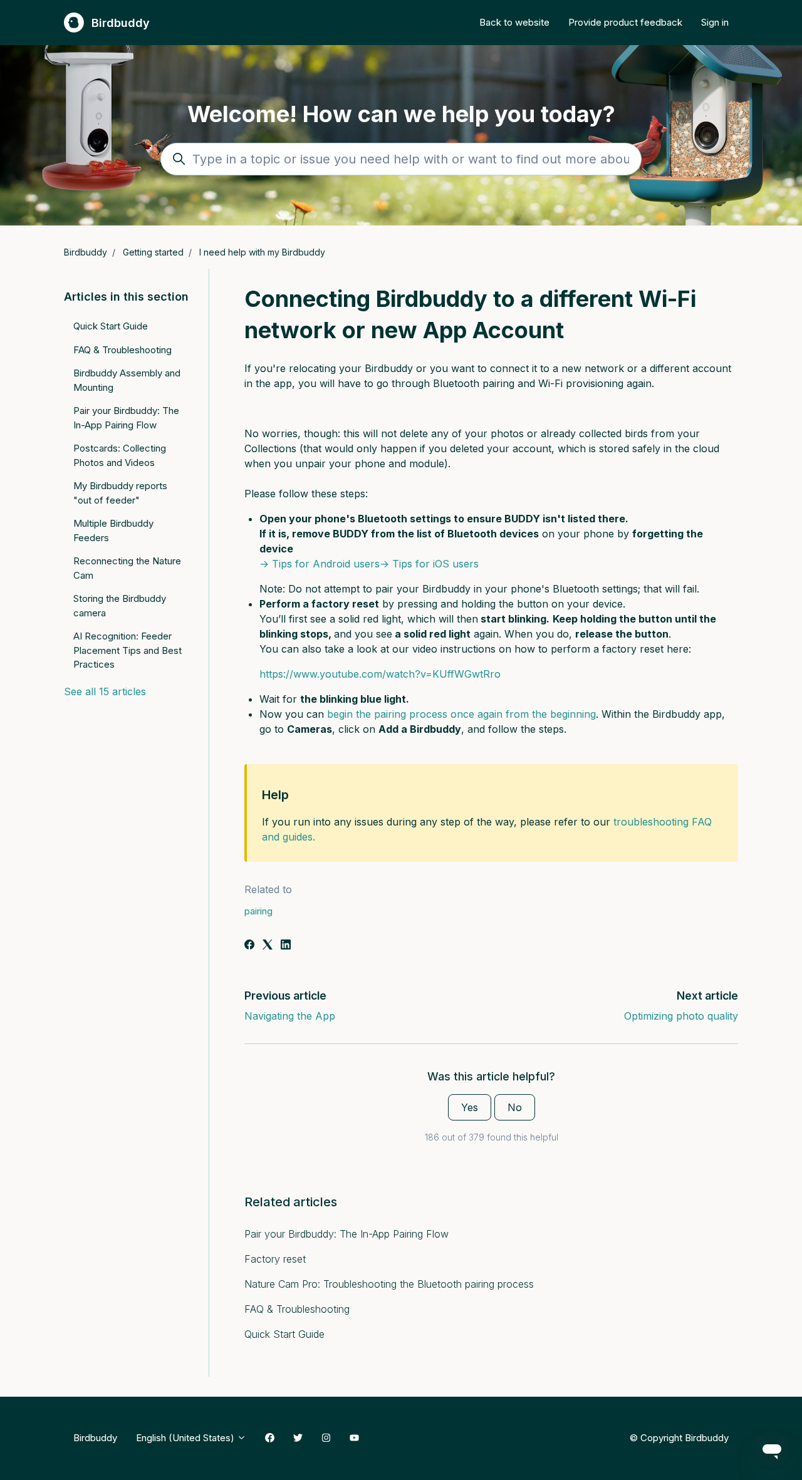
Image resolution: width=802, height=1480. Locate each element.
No (515, 1107)
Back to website (514, 22)
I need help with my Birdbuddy (262, 252)
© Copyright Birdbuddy (679, 1437)
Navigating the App (289, 1016)
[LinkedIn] (286, 945)
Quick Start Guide (284, 1334)
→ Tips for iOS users (429, 563)
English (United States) (186, 1438)
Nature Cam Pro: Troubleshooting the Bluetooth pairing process (389, 1284)
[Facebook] (249, 945)
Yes (469, 1107)
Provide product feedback (625, 22)
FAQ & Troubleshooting (297, 1309)
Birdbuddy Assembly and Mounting (126, 380)
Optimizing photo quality (681, 1016)
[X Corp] (268, 945)
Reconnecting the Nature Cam (127, 568)
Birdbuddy (85, 252)
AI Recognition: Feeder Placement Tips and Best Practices (127, 650)
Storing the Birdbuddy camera (119, 606)
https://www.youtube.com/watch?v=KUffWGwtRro (380, 674)
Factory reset (275, 1259)
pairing (258, 911)
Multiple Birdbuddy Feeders (113, 530)
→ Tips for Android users (319, 563)
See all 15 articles (105, 691)
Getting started (153, 252)
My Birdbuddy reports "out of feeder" (120, 493)
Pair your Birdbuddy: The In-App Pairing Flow (346, 1234)
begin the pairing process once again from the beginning (461, 714)
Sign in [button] (715, 22)
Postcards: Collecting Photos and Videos (119, 455)
